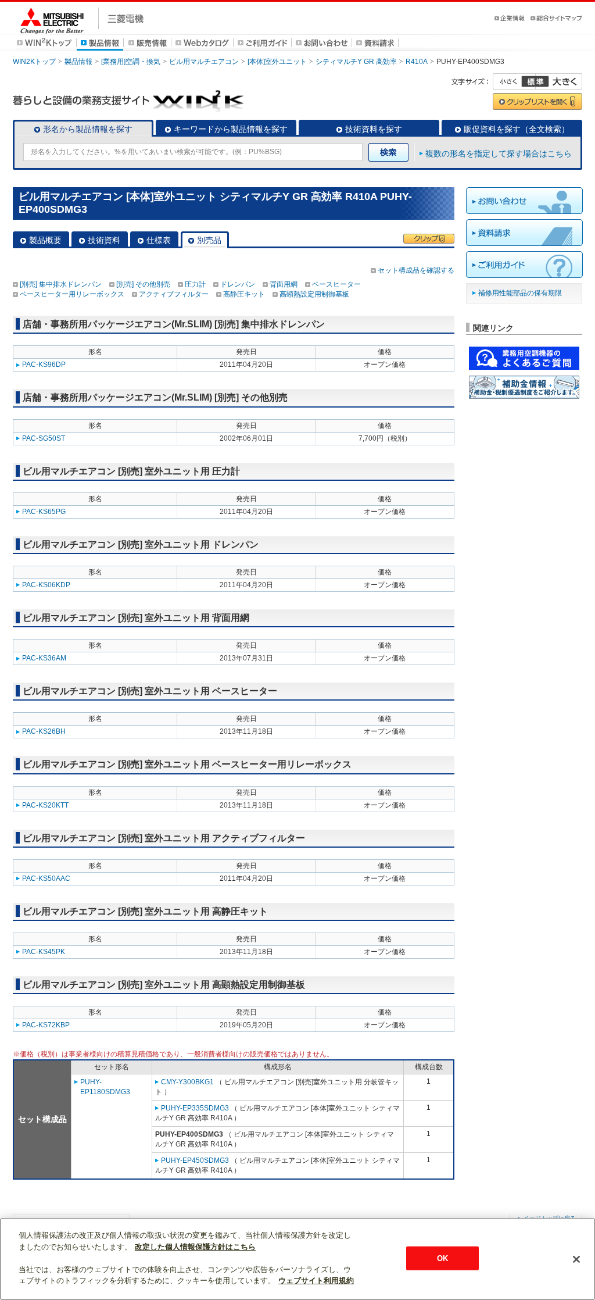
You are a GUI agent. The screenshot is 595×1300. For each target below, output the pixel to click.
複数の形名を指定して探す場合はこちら (498, 153)
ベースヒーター (336, 284)
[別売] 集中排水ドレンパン (61, 284)
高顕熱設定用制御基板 (314, 294)
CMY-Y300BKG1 (187, 1082)
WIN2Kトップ (34, 62)
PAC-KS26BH (44, 731)
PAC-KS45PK (43, 952)
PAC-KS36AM (44, 658)
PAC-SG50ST (43, 438)
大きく (559, 81)
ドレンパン (237, 284)
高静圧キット (244, 294)
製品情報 (78, 62)
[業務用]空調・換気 (130, 62)
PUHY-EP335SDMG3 (195, 1108)
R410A (417, 62)
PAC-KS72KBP (46, 1025)
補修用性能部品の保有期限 (520, 293)
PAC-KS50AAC (46, 878)
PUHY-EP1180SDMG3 (105, 1087)
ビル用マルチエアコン (204, 62)
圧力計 (195, 284)
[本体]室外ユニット (277, 62)
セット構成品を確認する (416, 270)
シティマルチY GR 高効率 (356, 62)
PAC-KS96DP (44, 364)
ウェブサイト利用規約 (316, 1280)
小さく (514, 81)
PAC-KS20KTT (45, 805)
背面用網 (284, 284)
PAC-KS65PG (44, 512)
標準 (535, 81)
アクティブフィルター (174, 294)
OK (442, 1257)
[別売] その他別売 (143, 284)
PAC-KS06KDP (46, 585)
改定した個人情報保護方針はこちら (195, 1246)
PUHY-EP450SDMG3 (195, 1160)
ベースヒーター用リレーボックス (72, 294)
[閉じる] (576, 1259)
